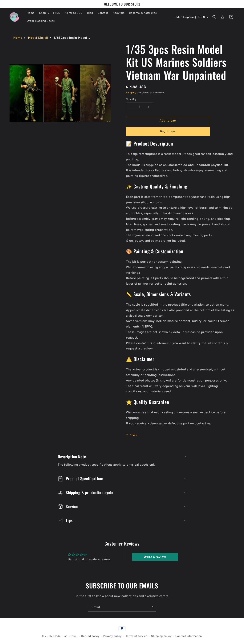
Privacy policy (112, 636)
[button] (44, 13)
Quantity (131, 99)
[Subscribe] (152, 607)
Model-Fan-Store (64, 636)
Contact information (188, 636)
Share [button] (133, 435)
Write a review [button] (155, 557)
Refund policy (90, 636)
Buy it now (168, 131)
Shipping (131, 92)
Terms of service (137, 636)
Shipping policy (161, 636)
